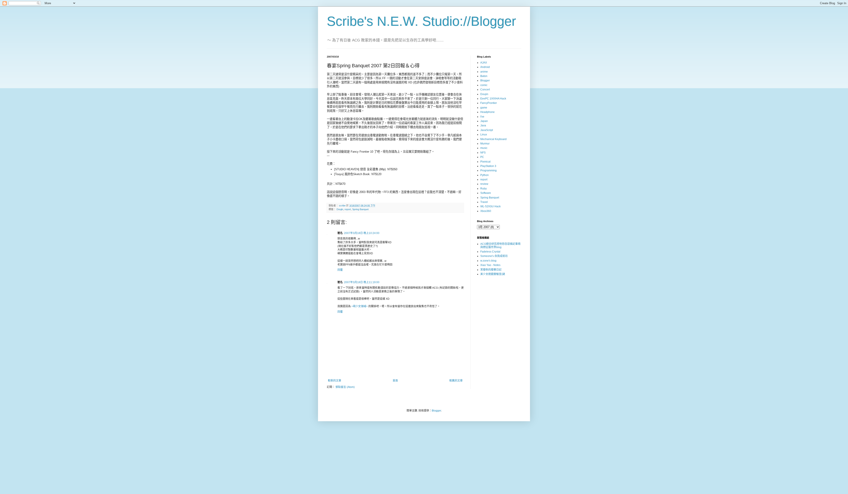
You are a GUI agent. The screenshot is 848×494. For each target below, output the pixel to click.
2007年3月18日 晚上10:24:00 (361, 233)
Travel (484, 202)
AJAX (483, 62)
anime (484, 71)
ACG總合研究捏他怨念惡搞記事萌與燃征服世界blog (500, 245)
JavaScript (486, 130)
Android (485, 67)
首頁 (395, 380)
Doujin (340, 209)
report (347, 209)
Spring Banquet (360, 209)
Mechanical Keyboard (493, 139)
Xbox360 (485, 211)
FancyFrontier (488, 103)
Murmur (485, 143)
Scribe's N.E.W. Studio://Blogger (421, 21)
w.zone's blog (488, 260)
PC (482, 157)
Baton (483, 76)
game (483, 107)
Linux (483, 134)
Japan (484, 121)
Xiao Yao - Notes (490, 265)
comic (483, 85)
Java (483, 125)
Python (484, 175)
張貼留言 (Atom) (345, 387)
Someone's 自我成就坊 (494, 256)
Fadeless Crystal (490, 251)
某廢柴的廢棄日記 (491, 269)
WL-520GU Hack (490, 206)
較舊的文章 (456, 380)
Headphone (487, 112)
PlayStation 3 (488, 166)
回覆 (340, 269)
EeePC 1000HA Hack (493, 98)
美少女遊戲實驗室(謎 (492, 274)
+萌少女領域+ (359, 306)
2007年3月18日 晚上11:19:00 (361, 282)
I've (482, 116)
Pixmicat (485, 161)
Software (485, 193)
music (483, 148)
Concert (485, 89)
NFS (483, 152)
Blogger (485, 80)
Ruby (483, 188)
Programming (488, 170)
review (484, 183)
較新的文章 (334, 380)
